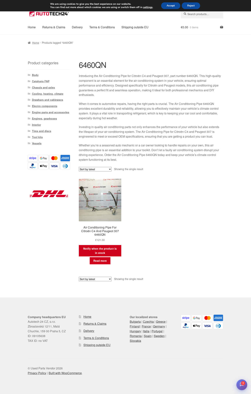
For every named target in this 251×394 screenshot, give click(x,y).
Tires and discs (41, 131)
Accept (171, 5)
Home (32, 27)
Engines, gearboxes (44, 118)
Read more (100, 260)
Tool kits (37, 137)
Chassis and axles (43, 87)
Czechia (148, 321)
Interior (36, 125)
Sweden (159, 336)
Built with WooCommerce (65, 373)
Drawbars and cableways (47, 100)
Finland (135, 326)
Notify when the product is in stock (100, 251)
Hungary (135, 331)
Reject (191, 5)
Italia (146, 331)
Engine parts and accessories (50, 112)
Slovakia (135, 341)
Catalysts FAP (40, 81)
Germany (159, 326)
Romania (136, 336)
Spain (148, 336)
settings (148, 7)
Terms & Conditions (102, 27)
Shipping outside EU (134, 27)
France (146, 326)
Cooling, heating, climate (47, 94)
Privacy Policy (37, 373)
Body (35, 75)
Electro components (44, 106)
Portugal (157, 331)
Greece (161, 321)
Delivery (77, 27)
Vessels (37, 143)
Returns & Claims (53, 27)
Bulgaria (135, 321)
